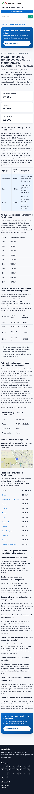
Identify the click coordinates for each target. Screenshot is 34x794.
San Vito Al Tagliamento (9, 544)
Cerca (30, 16)
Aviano (4, 513)
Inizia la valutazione (11, 43)
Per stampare (5, 785)
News (13, 7)
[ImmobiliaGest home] (17, 3)
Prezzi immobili (5, 7)
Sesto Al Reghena (7, 531)
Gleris (4, 540)
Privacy (3, 787)
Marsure (4, 504)
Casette (4, 526)
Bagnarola (5, 535)
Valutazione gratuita (17, 11)
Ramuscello (6, 522)
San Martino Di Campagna (10, 499)
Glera (3, 495)
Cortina (4, 508)
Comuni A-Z (19, 7)
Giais (3, 517)
